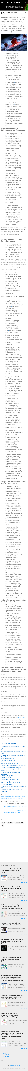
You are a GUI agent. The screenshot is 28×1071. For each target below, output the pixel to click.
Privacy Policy (6, 1056)
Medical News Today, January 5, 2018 (10, 779)
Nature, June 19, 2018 (7, 777)
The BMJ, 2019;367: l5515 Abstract (10, 763)
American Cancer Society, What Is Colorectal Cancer (13, 750)
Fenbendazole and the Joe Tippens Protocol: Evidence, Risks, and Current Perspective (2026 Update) (11, 906)
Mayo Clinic (4, 791)
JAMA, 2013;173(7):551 (7, 784)
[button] (26, 13)
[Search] (26, 3)
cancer (3, 822)
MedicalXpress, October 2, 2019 (9, 760)
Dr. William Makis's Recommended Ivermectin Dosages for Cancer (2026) (11, 959)
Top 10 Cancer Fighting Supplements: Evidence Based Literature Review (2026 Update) (12, 941)
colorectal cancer (19, 822)
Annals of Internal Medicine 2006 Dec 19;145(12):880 (14, 765)
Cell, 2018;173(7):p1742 (7, 775)
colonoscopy (10, 822)
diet (3, 825)
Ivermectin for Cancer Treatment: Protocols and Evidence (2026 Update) (11, 870)
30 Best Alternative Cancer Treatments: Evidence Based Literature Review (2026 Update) (10, 1015)
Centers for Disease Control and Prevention (11, 762)
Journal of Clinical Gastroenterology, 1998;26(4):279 (14, 786)
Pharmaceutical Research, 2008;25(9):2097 (13, 789)
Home (4, 1053)
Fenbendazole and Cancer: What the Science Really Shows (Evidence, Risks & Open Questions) (11, 997)
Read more (24, 882)
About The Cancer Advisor (9, 1055)
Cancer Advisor (14, 2)
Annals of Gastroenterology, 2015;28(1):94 (11, 767)
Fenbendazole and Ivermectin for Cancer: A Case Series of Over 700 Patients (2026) (11, 888)
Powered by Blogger (15, 1065)
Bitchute (5, 788)
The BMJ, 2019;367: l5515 (8, 758)
